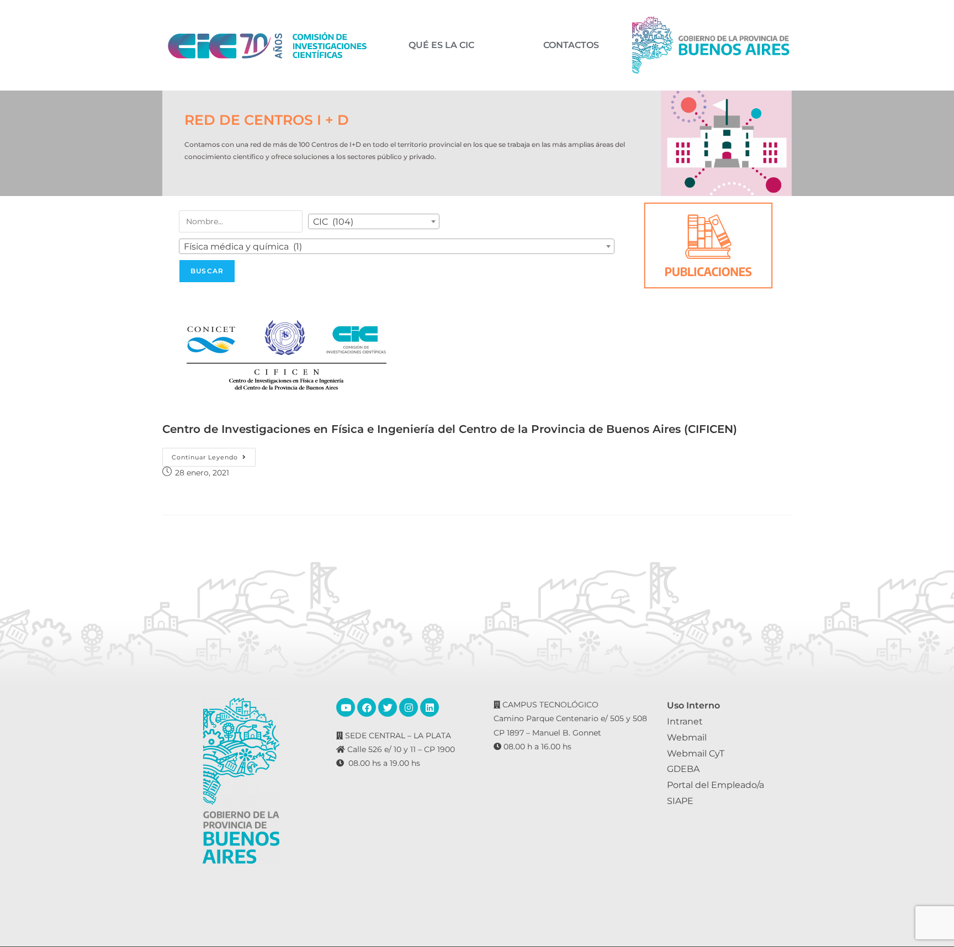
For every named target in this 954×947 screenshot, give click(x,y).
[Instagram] (408, 707)
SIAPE (680, 801)
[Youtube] (345, 707)
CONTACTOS (571, 45)
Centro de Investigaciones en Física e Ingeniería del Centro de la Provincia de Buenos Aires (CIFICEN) (449, 429)
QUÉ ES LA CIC (441, 45)
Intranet (685, 721)
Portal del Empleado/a (715, 785)
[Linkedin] (429, 707)
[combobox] (373, 221)
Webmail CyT (695, 753)
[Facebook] (366, 707)
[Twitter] (387, 707)
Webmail (687, 737)
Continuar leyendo (214, 454)
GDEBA (683, 769)
